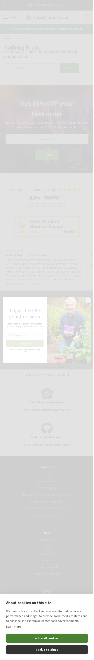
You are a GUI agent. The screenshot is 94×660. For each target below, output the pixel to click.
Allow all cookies (47, 638)
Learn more (13, 626)
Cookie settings (47, 649)
